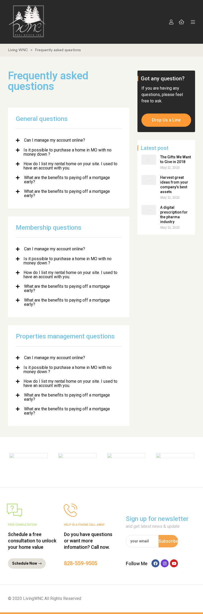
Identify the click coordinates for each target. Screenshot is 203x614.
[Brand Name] (28, 462)
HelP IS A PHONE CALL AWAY (84, 524)
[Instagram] (165, 563)
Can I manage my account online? (54, 140)
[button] (166, 120)
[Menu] (191, 22)
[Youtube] (174, 563)
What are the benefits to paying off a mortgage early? (67, 180)
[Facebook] (155, 563)
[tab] (69, 140)
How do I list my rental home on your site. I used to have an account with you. (70, 166)
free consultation (22, 524)
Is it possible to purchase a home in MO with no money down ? (68, 152)
